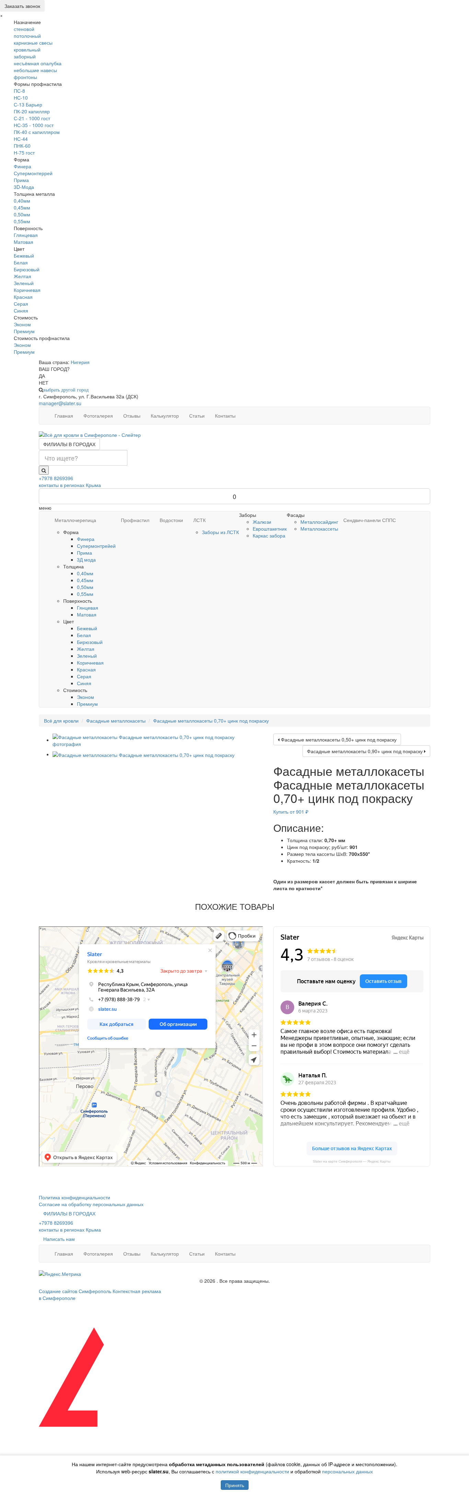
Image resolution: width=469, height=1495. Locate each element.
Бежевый (24, 255)
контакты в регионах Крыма (70, 485)
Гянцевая (87, 607)
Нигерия (80, 362)
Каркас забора (269, 535)
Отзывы (131, 415)
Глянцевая (26, 234)
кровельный (27, 49)
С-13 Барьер (28, 104)
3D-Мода (24, 186)
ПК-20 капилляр (32, 111)
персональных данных (347, 1471)
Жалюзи (262, 521)
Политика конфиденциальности (74, 1197)
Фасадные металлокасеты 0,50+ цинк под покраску (338, 739)
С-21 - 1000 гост (32, 118)
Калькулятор (165, 415)
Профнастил (135, 520)
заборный (25, 56)
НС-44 (21, 138)
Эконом (22, 324)
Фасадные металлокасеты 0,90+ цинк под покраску (365, 751)
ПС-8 (19, 90)
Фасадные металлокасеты (116, 720)
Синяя (21, 310)
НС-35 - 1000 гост (34, 125)
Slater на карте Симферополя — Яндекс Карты (351, 1161)
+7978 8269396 (56, 478)
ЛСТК (199, 520)
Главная (64, 415)
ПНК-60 (22, 145)
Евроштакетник (270, 528)
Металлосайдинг (319, 521)
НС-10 (21, 97)
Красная (23, 296)
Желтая (22, 276)
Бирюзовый (26, 269)
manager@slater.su (60, 403)
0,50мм (22, 214)
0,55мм (22, 221)
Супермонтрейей (96, 545)
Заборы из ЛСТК (220, 532)
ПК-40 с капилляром (37, 131)
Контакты (225, 415)
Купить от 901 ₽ (290, 811)
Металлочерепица (75, 520)
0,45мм (22, 207)
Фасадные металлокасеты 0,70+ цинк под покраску (211, 720)
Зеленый (24, 283)
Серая (21, 303)
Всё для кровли (61, 720)
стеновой (24, 28)
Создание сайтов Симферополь (76, 1291)
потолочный (27, 35)
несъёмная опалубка (37, 63)
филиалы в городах (69, 444)
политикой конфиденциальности (252, 1471)
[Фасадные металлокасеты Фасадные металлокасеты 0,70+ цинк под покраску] (158, 739)
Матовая (23, 241)
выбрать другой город (66, 389)
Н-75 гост (24, 152)
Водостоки (171, 520)
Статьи (197, 415)
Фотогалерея (98, 415)
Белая (21, 262)
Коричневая (27, 289)
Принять (234, 1485)
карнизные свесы (33, 42)
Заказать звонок (22, 5)
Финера (22, 166)
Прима (21, 180)
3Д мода (86, 559)
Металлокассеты (319, 528)
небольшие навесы (35, 70)
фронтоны (25, 76)
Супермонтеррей (33, 173)
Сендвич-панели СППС (369, 520)
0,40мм (22, 200)
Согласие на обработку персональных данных (91, 1204)
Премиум (24, 331)
